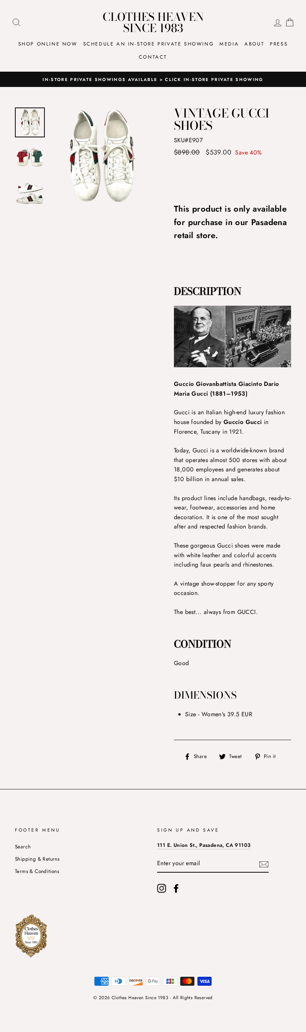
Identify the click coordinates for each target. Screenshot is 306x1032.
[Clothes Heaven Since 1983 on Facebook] (176, 888)
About (254, 43)
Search (23, 846)
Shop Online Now (48, 43)
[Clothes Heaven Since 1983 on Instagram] (161, 888)
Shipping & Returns (37, 859)
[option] (153, 79)
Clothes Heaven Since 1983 (153, 22)
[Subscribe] (264, 864)
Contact (153, 56)
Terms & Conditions (37, 871)
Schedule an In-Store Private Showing (148, 43)
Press (279, 43)
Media (229, 43)
